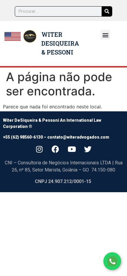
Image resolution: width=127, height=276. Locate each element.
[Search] (107, 11)
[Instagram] (39, 149)
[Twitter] (88, 149)
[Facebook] (55, 149)
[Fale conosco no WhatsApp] (112, 261)
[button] (105, 35)
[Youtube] (71, 149)
